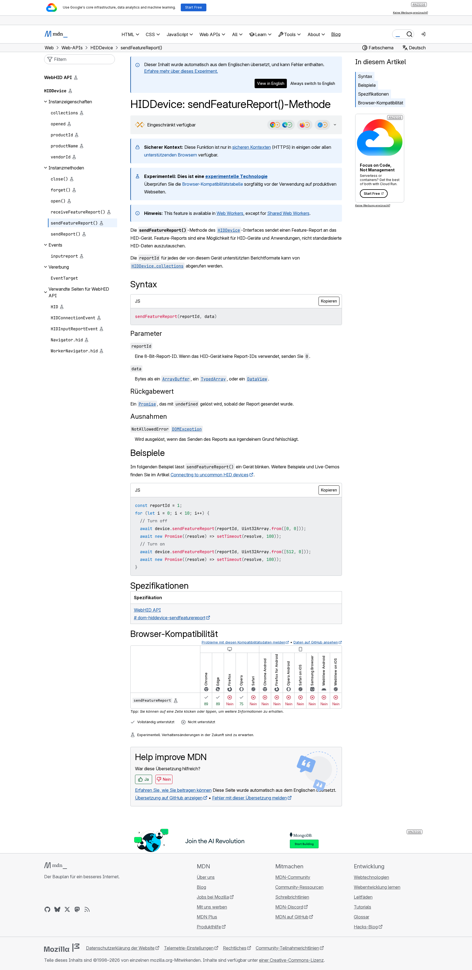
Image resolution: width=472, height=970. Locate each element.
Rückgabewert (152, 391)
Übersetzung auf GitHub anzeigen (169, 798)
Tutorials (362, 907)
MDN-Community (292, 877)
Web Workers (230, 213)
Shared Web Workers (288, 213)
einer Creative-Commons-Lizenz (291, 960)
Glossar (361, 917)
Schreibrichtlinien (292, 897)
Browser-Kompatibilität (380, 103)
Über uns (206, 877)
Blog (336, 34)
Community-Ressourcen (299, 887)
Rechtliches (234, 948)
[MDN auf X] (67, 909)
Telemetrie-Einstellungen (189, 948)
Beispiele (367, 85)
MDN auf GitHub (291, 917)
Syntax (365, 76)
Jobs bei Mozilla (213, 897)
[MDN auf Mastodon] (77, 909)
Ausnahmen (148, 416)
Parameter (146, 333)
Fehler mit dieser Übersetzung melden (249, 798)
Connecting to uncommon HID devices (210, 474)
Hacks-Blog (366, 927)
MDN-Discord (289, 907)
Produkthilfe (209, 927)
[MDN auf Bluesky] (57, 909)
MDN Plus (207, 917)
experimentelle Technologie (236, 176)
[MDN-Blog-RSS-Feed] (87, 909)
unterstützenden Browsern (170, 155)
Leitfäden (363, 897)
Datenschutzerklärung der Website (120, 948)
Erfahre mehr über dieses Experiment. (181, 71)
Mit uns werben (212, 907)
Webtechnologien (371, 877)
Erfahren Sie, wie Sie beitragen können (173, 790)
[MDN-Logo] (55, 865)
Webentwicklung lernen (377, 887)
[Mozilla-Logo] (61, 948)
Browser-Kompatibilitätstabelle (212, 184)
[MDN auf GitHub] (47, 909)
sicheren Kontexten (251, 147)
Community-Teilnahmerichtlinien (287, 948)
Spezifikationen (373, 94)
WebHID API (58, 77)
